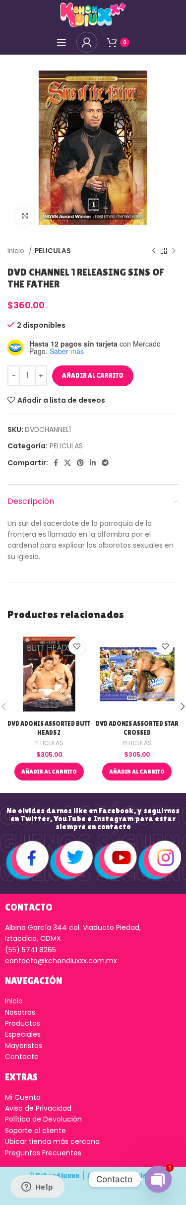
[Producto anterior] (154, 251)
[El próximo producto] (174, 251)
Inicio (16, 251)
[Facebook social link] (56, 462)
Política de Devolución (43, 1119)
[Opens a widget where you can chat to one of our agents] (37, 1187)
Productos (22, 1023)
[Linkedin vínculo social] (93, 462)
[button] (49, 771)
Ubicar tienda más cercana (52, 1141)
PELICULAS (53, 251)
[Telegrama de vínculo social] (105, 462)
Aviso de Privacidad (38, 1108)
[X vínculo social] (67, 462)
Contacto (22, 1057)
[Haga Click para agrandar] (25, 216)
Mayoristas (23, 1046)
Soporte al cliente (35, 1130)
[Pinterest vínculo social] (80, 462)
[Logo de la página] (92, 14)
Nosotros (20, 1012)
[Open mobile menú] (61, 42)
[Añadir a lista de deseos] (77, 646)
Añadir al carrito (93, 375)
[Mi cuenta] (86, 42)
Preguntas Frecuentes (43, 1153)
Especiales (23, 1034)
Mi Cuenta (23, 1097)
